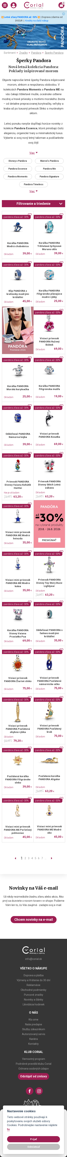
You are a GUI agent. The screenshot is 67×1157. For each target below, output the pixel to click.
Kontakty (33, 1043)
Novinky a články (33, 999)
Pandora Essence (17, 168)
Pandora (36, 52)
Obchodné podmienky (33, 989)
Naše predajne (33, 1024)
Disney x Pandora (18, 161)
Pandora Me (49, 168)
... (45, 858)
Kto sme (33, 1019)
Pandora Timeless (33, 184)
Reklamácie (33, 985)
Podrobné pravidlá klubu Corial (33, 1063)
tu (8, 1129)
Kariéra (33, 1038)
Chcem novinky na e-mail (33, 919)
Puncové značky (33, 994)
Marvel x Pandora (49, 161)
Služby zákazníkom (33, 1029)
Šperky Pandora (54, 52)
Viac (32, 153)
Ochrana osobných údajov (33, 1068)
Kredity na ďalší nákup (36, 20)
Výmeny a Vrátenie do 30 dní (33, 980)
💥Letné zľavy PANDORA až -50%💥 (20, 17)
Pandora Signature (49, 176)
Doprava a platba (34, 975)
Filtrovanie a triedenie (33, 204)
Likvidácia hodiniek (33, 1004)
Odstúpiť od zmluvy (33, 1076)
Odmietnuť (33, 1146)
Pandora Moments (18, 176)
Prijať (33, 1139)
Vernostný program (33, 1058)
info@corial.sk (33, 958)
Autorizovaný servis (33, 1034)
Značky (23, 52)
